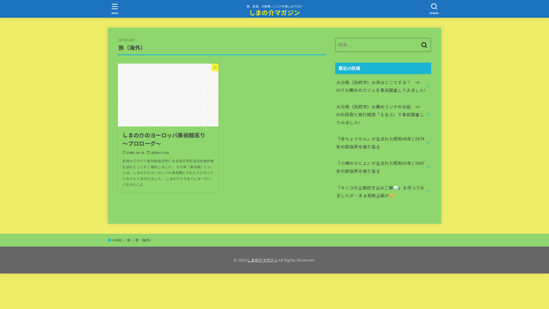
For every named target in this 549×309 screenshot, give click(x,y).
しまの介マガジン (274, 12)
